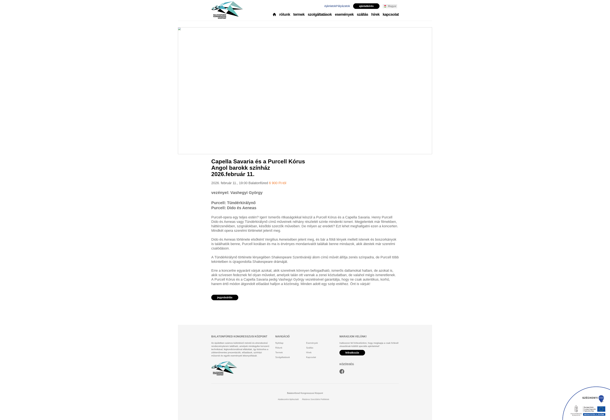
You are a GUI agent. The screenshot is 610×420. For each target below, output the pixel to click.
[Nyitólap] (274, 14)
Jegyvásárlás (224, 297)
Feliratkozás (352, 352)
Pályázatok (343, 6)
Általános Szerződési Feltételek (315, 399)
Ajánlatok (330, 6)
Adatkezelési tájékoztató (288, 399)
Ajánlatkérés (366, 6)
